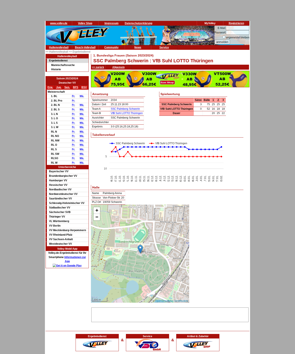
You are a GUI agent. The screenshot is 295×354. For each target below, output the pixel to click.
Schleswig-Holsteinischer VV (66, 203)
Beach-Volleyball (85, 47)
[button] (140, 249)
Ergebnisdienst (58, 60)
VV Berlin (54, 225)
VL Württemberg (59, 221)
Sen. (67, 87)
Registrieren (236, 23)
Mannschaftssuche (63, 65)
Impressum (112, 23)
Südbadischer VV (59, 207)
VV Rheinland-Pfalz (60, 234)
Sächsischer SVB (60, 212)
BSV (84, 87)
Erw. (50, 87)
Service (164, 47)
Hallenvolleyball (58, 47)
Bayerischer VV (58, 171)
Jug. (58, 87)
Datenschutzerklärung (138, 23)
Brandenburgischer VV (63, 175)
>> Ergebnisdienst (79, 51)
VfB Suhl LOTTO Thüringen (127, 113)
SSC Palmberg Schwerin (125, 108)
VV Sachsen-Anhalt (61, 239)
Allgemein (118, 67)
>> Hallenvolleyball (57, 51)
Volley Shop (85, 23)
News (137, 47)
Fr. (73, 96)
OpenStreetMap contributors (171, 300)
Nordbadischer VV (60, 189)
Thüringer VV (57, 216)
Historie (56, 69)
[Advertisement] (169, 314)
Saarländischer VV (60, 198)
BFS (75, 87)
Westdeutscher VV (60, 243)
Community (111, 47)
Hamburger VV (58, 180)
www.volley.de (58, 23)
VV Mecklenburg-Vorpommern (67, 230)
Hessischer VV (58, 184)
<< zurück (98, 67)
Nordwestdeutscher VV (63, 194)
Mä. (82, 96)
